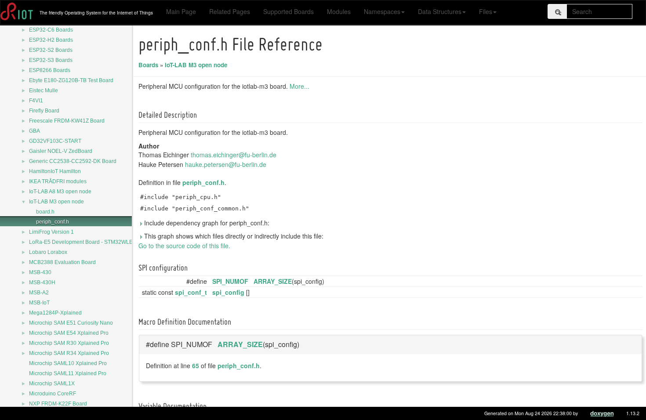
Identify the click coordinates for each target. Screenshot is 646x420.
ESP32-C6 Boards (51, 30)
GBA (34, 131)
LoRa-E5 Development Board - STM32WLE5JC (85, 242)
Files (485, 11)
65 (195, 365)
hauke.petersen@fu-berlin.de (225, 164)
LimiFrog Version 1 (51, 232)
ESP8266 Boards (49, 70)
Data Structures (439, 11)
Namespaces (382, 11)
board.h (45, 212)
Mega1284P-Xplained (55, 313)
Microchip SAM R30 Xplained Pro (69, 343)
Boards (148, 65)
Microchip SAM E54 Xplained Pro (69, 333)
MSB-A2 (39, 293)
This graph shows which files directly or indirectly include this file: (232, 236)
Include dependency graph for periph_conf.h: (205, 222)
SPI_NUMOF (230, 281)
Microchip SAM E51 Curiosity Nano (71, 323)
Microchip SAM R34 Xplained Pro (69, 353)
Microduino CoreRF (52, 394)
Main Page (181, 11)
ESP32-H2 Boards (51, 40)
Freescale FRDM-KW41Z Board (67, 121)
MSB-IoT (39, 303)
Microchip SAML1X (52, 383)
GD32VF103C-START (55, 141)
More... (299, 86)
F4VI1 (36, 101)
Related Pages (229, 11)
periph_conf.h (52, 222)
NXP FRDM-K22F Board (58, 404)
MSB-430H (42, 282)
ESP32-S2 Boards (51, 50)
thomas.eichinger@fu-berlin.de (233, 154)
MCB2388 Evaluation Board (62, 262)
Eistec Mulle (43, 90)
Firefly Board (44, 111)
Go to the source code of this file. (184, 245)
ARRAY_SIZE (273, 281)
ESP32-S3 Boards (51, 60)
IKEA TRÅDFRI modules (58, 181)
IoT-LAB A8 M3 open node (60, 191)
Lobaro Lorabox (48, 252)
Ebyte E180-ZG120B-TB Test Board (71, 80)
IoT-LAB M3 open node (56, 202)
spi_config (228, 292)
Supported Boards (288, 11)
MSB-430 (40, 272)
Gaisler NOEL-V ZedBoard (60, 151)
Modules (339, 11)
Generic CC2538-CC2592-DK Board (72, 161)
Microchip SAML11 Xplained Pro (67, 373)
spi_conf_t (191, 292)
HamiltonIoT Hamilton (55, 171)
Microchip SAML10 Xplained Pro (68, 363)
